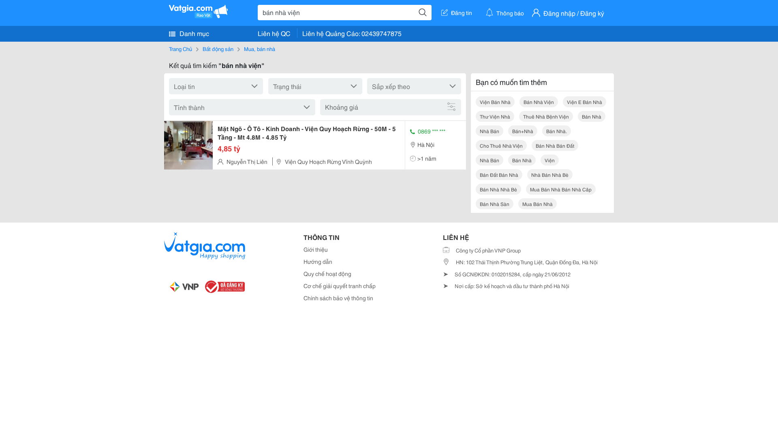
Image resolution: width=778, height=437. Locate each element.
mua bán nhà (537, 203)
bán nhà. (556, 130)
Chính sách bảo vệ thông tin (338, 298)
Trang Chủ (180, 48)
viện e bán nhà (584, 101)
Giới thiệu (316, 249)
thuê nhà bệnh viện (546, 116)
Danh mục (193, 33)
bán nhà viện (539, 101)
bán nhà (591, 116)
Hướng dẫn (318, 261)
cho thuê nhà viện (501, 145)
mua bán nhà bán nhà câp (561, 189)
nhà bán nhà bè (550, 174)
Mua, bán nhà (259, 48)
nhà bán (489, 130)
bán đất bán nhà (499, 174)
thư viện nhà (495, 116)
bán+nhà (522, 130)
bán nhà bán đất (555, 145)
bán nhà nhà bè (498, 189)
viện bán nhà (495, 101)
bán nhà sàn (494, 203)
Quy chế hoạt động (327, 273)
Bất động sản (218, 48)
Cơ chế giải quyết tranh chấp (340, 286)
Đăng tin (461, 12)
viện (550, 160)
